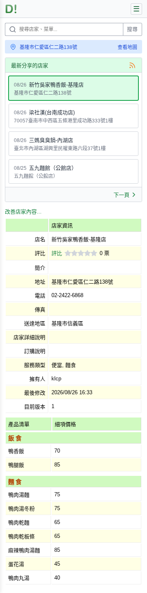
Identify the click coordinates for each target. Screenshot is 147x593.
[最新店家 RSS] (132, 65)
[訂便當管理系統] (11, 8)
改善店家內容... (23, 212)
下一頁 (121, 195)
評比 (56, 253)
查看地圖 (127, 47)
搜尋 (132, 29)
